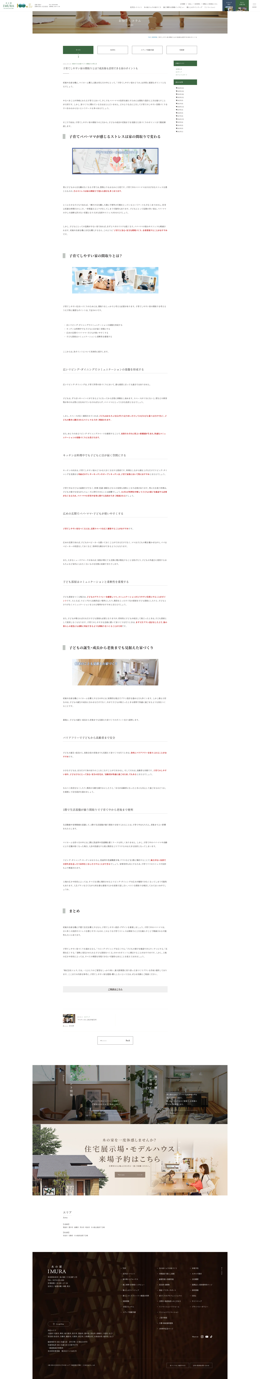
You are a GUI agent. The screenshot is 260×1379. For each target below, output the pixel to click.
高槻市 (76, 1227)
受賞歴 (181, 50)
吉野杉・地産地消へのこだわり (170, 1301)
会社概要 (182, 4)
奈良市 (65, 1235)
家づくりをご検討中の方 (178, 1365)
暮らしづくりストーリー (136, 1296)
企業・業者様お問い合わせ (201, 1365)
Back (128, 1040)
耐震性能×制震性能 (166, 1279)
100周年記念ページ (166, 1328)
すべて (78, 50)
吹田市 (87, 1227)
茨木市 (82, 1227)
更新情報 (154, 37)
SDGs (190, 4)
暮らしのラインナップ (194, 7)
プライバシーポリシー (200, 1307)
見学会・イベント (136, 7)
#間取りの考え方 (91, 64)
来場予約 (195, 1268)
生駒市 (71, 1235)
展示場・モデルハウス (130, 1279)
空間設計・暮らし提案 (166, 1274)
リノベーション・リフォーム (169, 1307)
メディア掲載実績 (147, 50)
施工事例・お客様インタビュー (174, 7)
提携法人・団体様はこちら (210, 4)
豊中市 (71, 1227)
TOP (149, 37)
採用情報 (197, 4)
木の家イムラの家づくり (152, 7)
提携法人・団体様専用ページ (202, 1285)
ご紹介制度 (163, 1317)
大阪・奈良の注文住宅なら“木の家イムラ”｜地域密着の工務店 (64, 1365)
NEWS (112, 50)
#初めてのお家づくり (79, 64)
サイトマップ (197, 1301)
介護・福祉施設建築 (166, 1323)
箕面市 (65, 1227)
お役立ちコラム (128, 1307)
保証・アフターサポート (167, 1290)
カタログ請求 (197, 1274)
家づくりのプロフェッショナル (170, 1296)
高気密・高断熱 (164, 1285)
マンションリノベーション (169, 1312)
